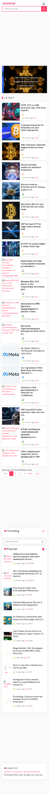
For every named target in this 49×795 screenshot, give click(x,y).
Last (37, 473)
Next (30, 473)
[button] (5, 79)
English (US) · (12, 768)
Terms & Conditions (32, 772)
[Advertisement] (24, 40)
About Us (8, 772)
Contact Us (17, 772)
